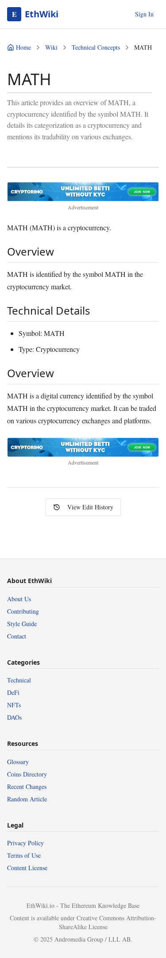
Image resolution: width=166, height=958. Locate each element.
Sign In (144, 14)
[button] (83, 191)
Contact (16, 636)
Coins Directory (27, 774)
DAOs (14, 717)
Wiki (51, 47)
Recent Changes (26, 786)
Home (23, 47)
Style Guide (22, 623)
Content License (27, 867)
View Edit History (90, 507)
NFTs (14, 705)
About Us (19, 599)
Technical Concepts (96, 47)
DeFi (13, 692)
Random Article (27, 799)
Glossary (18, 761)
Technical (19, 680)
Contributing (23, 611)
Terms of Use (24, 855)
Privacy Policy (25, 843)
